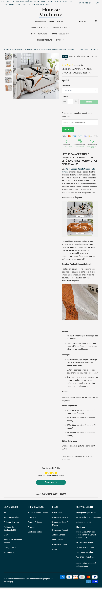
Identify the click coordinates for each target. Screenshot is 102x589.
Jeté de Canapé (7, 4)
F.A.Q (6, 512)
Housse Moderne (17, 579)
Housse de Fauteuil (63, 1)
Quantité (65, 96)
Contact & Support (35, 522)
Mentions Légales (11, 517)
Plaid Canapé (22, 4)
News (48, 4)
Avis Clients (6, 1)
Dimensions (66, 85)
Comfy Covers (10, 547)
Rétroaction (9, 552)
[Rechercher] (96, 21)
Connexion (86, 3)
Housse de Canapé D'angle (42, 1)
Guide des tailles (35, 532)
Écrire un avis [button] (51, 482)
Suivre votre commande (38, 512)
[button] (57, 22)
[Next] (58, 76)
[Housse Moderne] (51, 13)
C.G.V (6, 535)
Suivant (93, 49)
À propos (32, 527)
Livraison (32, 517)
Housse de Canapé (21, 1)
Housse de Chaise (36, 4)
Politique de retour (11, 522)
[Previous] (15, 76)
